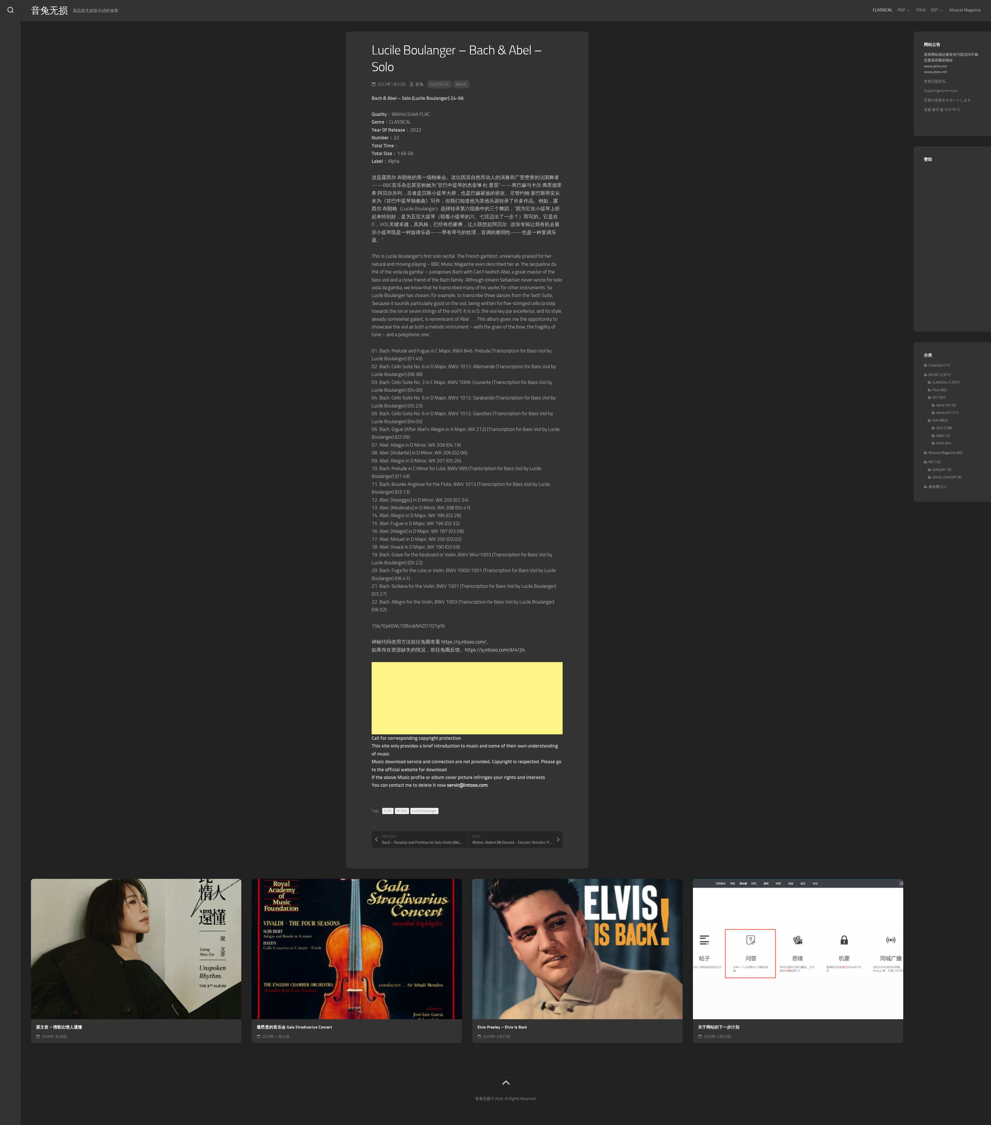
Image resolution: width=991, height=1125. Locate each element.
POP (901, 9)
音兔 (419, 84)
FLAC (388, 811)
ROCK (940, 443)
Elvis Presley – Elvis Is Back (502, 1027)
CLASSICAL (882, 9)
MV (931, 462)
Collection (936, 365)
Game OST (943, 405)
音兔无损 (49, 10)
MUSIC (461, 84)
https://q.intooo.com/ (463, 642)
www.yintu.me (935, 66)
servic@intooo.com (467, 785)
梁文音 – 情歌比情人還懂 (59, 1027)
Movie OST (944, 413)
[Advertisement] (467, 698)
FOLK (921, 9)
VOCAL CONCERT (944, 477)
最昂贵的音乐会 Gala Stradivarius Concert (294, 1027)
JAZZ (939, 428)
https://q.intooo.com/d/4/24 (495, 650)
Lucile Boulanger (424, 811)
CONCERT (939, 470)
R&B (939, 436)
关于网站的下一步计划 (718, 1027)
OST (934, 9)
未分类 (934, 487)
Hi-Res (402, 811)
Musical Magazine (965, 9)
